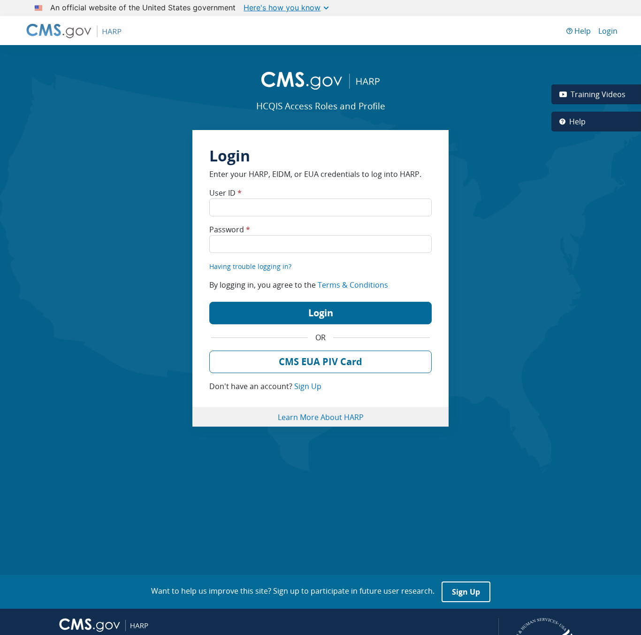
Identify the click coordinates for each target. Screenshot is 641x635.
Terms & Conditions (353, 285)
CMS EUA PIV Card (320, 361)
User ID (225, 193)
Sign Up (307, 386)
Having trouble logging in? (250, 266)
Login (608, 31)
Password (229, 229)
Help (581, 31)
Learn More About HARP (321, 417)
